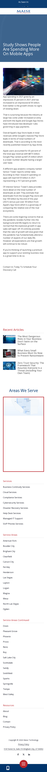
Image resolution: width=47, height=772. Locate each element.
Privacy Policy (23, 744)
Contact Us (8, 768)
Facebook (18, 754)
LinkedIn (29, 754)
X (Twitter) (23, 754)
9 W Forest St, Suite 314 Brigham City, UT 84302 (23, 749)
